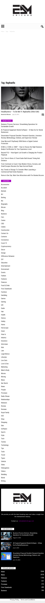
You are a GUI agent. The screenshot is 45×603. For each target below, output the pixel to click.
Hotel (3, 331)
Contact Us (4, 233)
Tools (3, 452)
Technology (5, 445)
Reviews (4, 409)
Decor (3, 250)
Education (4, 263)
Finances (4, 282)
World (3, 478)
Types (3, 458)
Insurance (4, 341)
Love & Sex (5, 364)
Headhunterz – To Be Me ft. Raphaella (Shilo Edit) (20, 111)
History (3, 318)
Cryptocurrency (6, 246)
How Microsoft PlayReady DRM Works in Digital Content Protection (19, 142)
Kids (2, 347)
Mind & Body (5, 370)
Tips (2, 448)
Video (3, 465)
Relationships (5, 399)
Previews (4, 393)
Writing (3, 481)
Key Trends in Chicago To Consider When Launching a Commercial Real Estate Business (18, 171)
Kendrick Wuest (6, 114)
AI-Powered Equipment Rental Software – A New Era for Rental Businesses (22, 131)
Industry (3, 338)
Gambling (4, 295)
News (3, 386)
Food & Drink (5, 285)
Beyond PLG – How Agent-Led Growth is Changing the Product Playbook (21, 154)
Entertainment (5, 266)
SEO (2, 416)
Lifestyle (4, 357)
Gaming (3, 302)
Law (2, 351)
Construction (5, 230)
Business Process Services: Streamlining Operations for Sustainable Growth (19, 125)
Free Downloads (6, 289)
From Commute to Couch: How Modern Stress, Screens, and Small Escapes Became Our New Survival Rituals (21, 165)
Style (2, 435)
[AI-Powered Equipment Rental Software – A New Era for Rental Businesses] (6, 546)
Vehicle (3, 461)
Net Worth (4, 383)
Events (3, 272)
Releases (4, 403)
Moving (3, 377)
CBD (2, 224)
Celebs (3, 227)
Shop (2, 419)
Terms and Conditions (28, 599)
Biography (4, 204)
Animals (3, 191)
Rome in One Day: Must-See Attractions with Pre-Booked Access (22, 175)
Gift (2, 305)
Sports (3, 432)
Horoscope (4, 328)
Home (2, 31)
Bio (2, 201)
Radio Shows (5, 396)
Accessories (5, 184)
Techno (3, 442)
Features (4, 279)
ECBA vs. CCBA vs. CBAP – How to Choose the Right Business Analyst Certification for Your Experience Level (21, 148)
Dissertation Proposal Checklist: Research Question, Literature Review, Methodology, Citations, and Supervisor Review (21, 137)
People (3, 390)
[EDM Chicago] (22, 12)
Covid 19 (4, 243)
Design (3, 253)
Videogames (5, 468)
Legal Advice (5, 354)
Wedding (4, 474)
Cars (2, 217)
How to (3, 334)
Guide (3, 308)
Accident (4, 188)
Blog (2, 211)
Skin (2, 426)
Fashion (3, 276)
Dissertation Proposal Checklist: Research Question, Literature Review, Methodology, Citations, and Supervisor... (28, 555)
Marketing (4, 367)
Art (2, 194)
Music (3, 380)
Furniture (4, 292)
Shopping (4, 422)
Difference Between (7, 256)
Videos (3, 471)
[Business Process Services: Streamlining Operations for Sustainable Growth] (6, 536)
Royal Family (5, 413)
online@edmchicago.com (26, 521)
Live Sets (4, 360)
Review (3, 406)
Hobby (3, 321)
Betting (3, 198)
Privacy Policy (14, 599)
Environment (5, 269)
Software (4, 429)
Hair (2, 312)
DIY (2, 259)
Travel (3, 455)
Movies (3, 373)
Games (3, 299)
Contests (4, 237)
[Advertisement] (22, 57)
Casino (3, 220)
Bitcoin (3, 207)
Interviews (4, 344)
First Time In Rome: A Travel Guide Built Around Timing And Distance (20, 159)
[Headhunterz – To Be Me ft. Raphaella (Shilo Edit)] (22, 98)
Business (4, 214)
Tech (2, 439)
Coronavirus (5, 240)
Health (3, 315)
